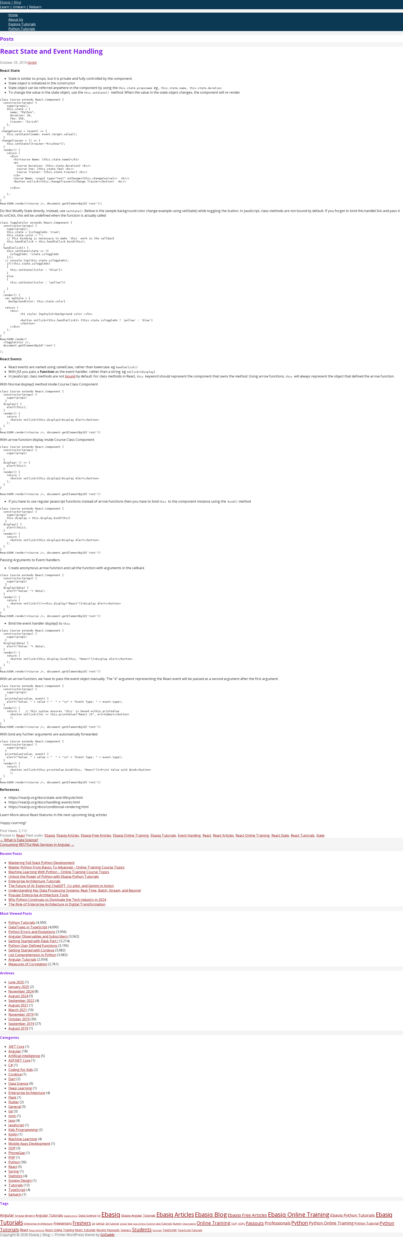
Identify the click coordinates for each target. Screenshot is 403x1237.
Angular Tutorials (22, 959)
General (14, 1106)
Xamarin (14, 1194)
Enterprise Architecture (26, 1092)
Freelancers (63, 1223)
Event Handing (189, 835)
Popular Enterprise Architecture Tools (38, 895)
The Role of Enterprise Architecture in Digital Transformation (56, 904)
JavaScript (16, 1125)
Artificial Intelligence (24, 1056)
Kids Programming (23, 1129)
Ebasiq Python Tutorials (352, 1215)
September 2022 (21, 1000)
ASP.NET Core (19, 1060)
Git (10, 1111)
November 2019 (21, 1014)
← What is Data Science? (19, 840)
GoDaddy (107, 1234)
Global (123, 1223)
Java (11, 1120)
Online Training (213, 1223)
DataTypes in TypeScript (27, 927)
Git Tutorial (112, 1223)
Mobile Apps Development (29, 1143)
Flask (12, 1097)
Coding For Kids (20, 1069)
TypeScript (16, 1189)
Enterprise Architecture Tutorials (34, 881)
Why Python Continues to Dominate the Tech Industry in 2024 (57, 899)
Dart (12, 1079)
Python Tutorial (366, 1223)
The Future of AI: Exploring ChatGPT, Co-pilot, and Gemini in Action (61, 885)
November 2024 (21, 991)
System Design (20, 1180)
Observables (189, 1223)
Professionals (277, 1223)
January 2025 (18, 986)
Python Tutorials (21, 28)
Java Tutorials (164, 1223)
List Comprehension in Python (32, 955)
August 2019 (18, 1028)
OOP (12, 1148)
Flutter (13, 1102)
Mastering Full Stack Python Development (41, 862)
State (320, 835)
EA (99, 1215)
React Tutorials (303, 835)
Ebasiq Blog (211, 1214)
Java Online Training (144, 1223)
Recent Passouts (108, 1230)
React (20, 835)
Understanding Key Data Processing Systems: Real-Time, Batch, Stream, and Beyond (74, 890)
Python (14, 1162)
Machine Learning (22, 1139)
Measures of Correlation (27, 964)
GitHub (100, 1223)
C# (10, 1065)
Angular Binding (25, 1215)
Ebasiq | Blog (10, 2)
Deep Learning (20, 1088)
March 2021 (17, 1010)
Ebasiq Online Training (131, 835)
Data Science (18, 1083)
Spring (13, 1171)
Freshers (82, 1223)
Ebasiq (49, 835)
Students (142, 1229)
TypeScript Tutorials (190, 1230)
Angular (14, 1051)
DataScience (71, 1215)
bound (70, 376)
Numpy (177, 1223)
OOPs (241, 1223)
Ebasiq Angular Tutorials (138, 1215)
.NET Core (16, 1046)
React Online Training (253, 835)
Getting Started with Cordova (31, 950)
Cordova (15, 1074)
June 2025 (16, 982)
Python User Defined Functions (32, 945)
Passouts (255, 1223)
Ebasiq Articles (67, 835)
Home (13, 15)
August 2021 (18, 1005)
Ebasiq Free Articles (96, 835)
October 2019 (19, 1019)
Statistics (15, 1176)
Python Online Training (331, 1223)
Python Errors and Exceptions (31, 931)
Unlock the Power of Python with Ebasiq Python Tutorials (53, 876)
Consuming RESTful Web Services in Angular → (37, 844)
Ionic (12, 1116)
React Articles (223, 835)
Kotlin (13, 1134)
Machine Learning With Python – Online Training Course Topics (58, 872)
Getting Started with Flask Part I (33, 941)
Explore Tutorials (22, 24)
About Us (15, 19)
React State (280, 835)
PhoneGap (16, 1153)
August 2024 (18, 996)
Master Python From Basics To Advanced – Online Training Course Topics (66, 867)
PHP (11, 1157)
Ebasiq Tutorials (163, 835)
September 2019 (21, 1023)
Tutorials (15, 1185)
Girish (32, 62)
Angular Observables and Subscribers (38, 936)
